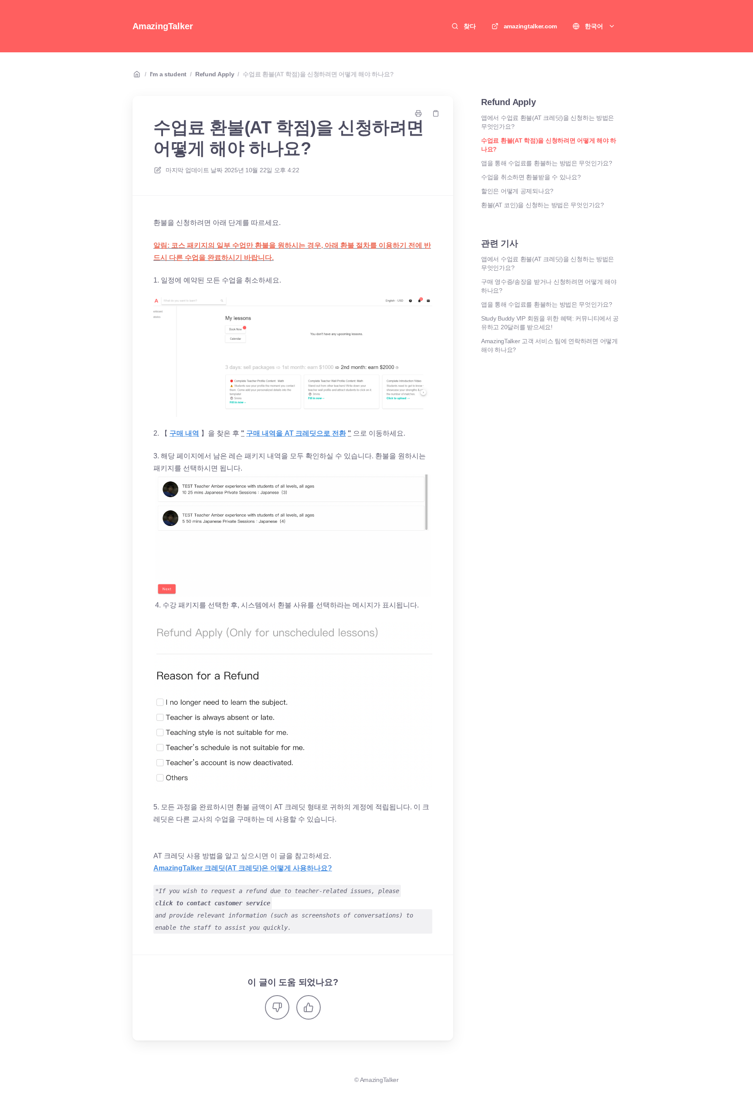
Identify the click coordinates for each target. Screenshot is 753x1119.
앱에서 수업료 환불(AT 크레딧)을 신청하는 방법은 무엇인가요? (547, 122)
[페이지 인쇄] (418, 113)
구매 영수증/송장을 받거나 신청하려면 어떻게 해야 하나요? (548, 286)
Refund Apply (214, 74)
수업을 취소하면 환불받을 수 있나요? (530, 177)
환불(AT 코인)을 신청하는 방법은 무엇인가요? (542, 204)
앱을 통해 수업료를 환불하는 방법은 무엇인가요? (546, 163)
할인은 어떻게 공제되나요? (517, 191)
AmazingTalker (162, 26)
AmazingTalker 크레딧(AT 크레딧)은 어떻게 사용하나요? (242, 868)
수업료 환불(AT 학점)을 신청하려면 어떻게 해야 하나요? (318, 74)
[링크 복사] (436, 113)
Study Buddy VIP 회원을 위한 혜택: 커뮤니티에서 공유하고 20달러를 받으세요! (550, 323)
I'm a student (168, 74)
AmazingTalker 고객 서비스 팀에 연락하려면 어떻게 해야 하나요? (549, 345)
